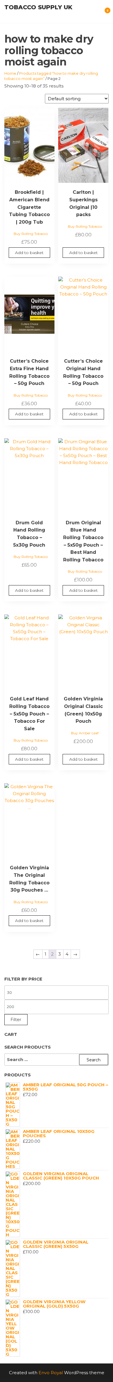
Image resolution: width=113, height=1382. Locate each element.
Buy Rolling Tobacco (31, 233)
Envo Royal (51, 1372)
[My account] (93, 14)
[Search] (98, 14)
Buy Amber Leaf (85, 733)
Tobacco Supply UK (38, 7)
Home (10, 73)
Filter (15, 1019)
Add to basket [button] (29, 252)
